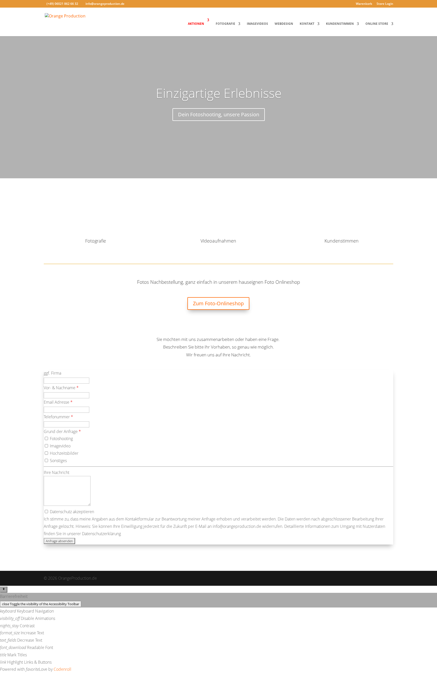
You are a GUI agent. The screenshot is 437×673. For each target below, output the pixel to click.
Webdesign (284, 24)
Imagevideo (60, 446)
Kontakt (307, 24)
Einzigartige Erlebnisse (218, 93)
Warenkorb (364, 4)
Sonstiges (58, 460)
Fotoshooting (61, 438)
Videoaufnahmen (218, 241)
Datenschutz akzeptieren (71, 511)
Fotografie (225, 24)
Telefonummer (58, 417)
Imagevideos (257, 24)
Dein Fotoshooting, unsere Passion (218, 114)
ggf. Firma (52, 373)
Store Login (385, 4)
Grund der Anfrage (62, 431)
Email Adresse (58, 402)
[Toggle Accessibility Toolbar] (3, 590)
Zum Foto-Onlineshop (218, 303)
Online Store (376, 24)
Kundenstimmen (340, 24)
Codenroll (62, 669)
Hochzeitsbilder (63, 453)
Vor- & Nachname (61, 387)
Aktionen (196, 23)
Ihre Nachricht (56, 472)
